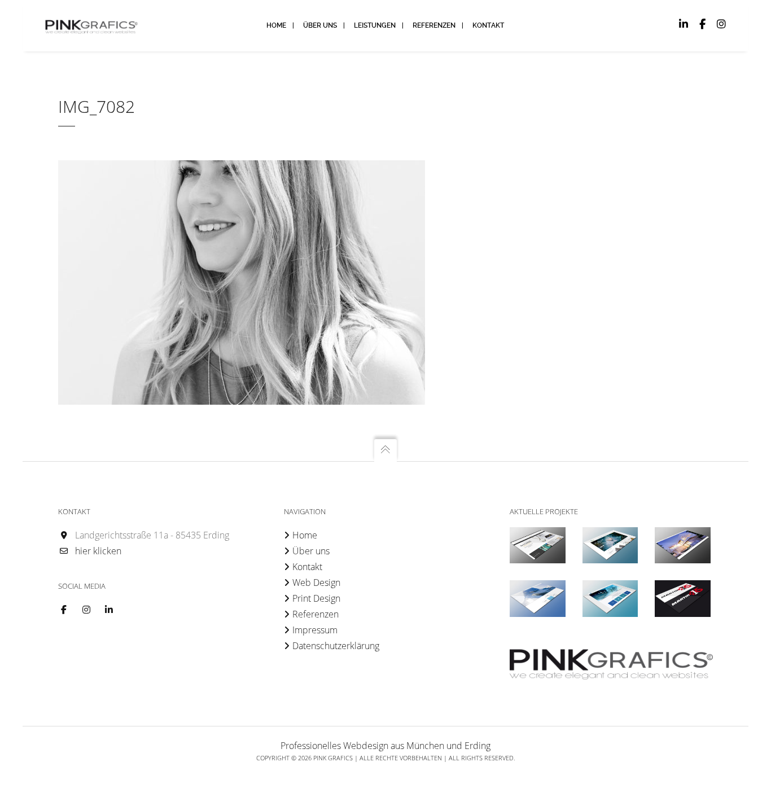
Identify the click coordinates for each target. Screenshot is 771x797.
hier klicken (98, 551)
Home (304, 535)
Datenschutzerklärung (335, 646)
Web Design (316, 582)
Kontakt (307, 566)
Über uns (311, 551)
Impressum (315, 630)
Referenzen (315, 614)
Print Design (316, 598)
